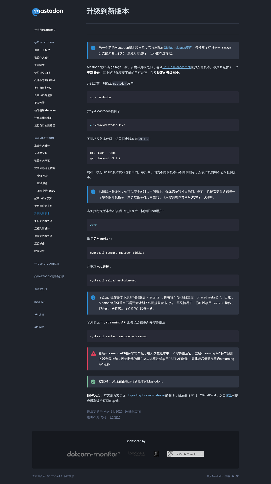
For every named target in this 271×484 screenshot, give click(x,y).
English (115, 417)
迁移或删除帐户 (43, 117)
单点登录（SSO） (47, 190)
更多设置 (39, 102)
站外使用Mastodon (45, 110)
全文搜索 (42, 175)
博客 (227, 476)
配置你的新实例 (43, 198)
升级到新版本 (42, 213)
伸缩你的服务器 (43, 235)
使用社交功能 (42, 72)
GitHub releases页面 (178, 48)
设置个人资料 (42, 57)
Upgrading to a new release (145, 395)
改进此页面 (133, 411)
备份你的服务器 (43, 220)
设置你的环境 (42, 160)
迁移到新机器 (42, 228)
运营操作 (39, 243)
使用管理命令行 (43, 205)
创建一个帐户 (42, 50)
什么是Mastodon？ (45, 29)
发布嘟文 (39, 65)
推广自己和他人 (43, 87)
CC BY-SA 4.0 (54, 476)
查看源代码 (38, 476)
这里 (229, 395)
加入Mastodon (215, 476)
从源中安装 (40, 153)
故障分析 (39, 251)
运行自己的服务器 (44, 125)
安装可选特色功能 (44, 168)
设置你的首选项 (43, 95)
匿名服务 (42, 183)
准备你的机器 (42, 145)
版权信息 (69, 476)
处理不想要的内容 (44, 80)
